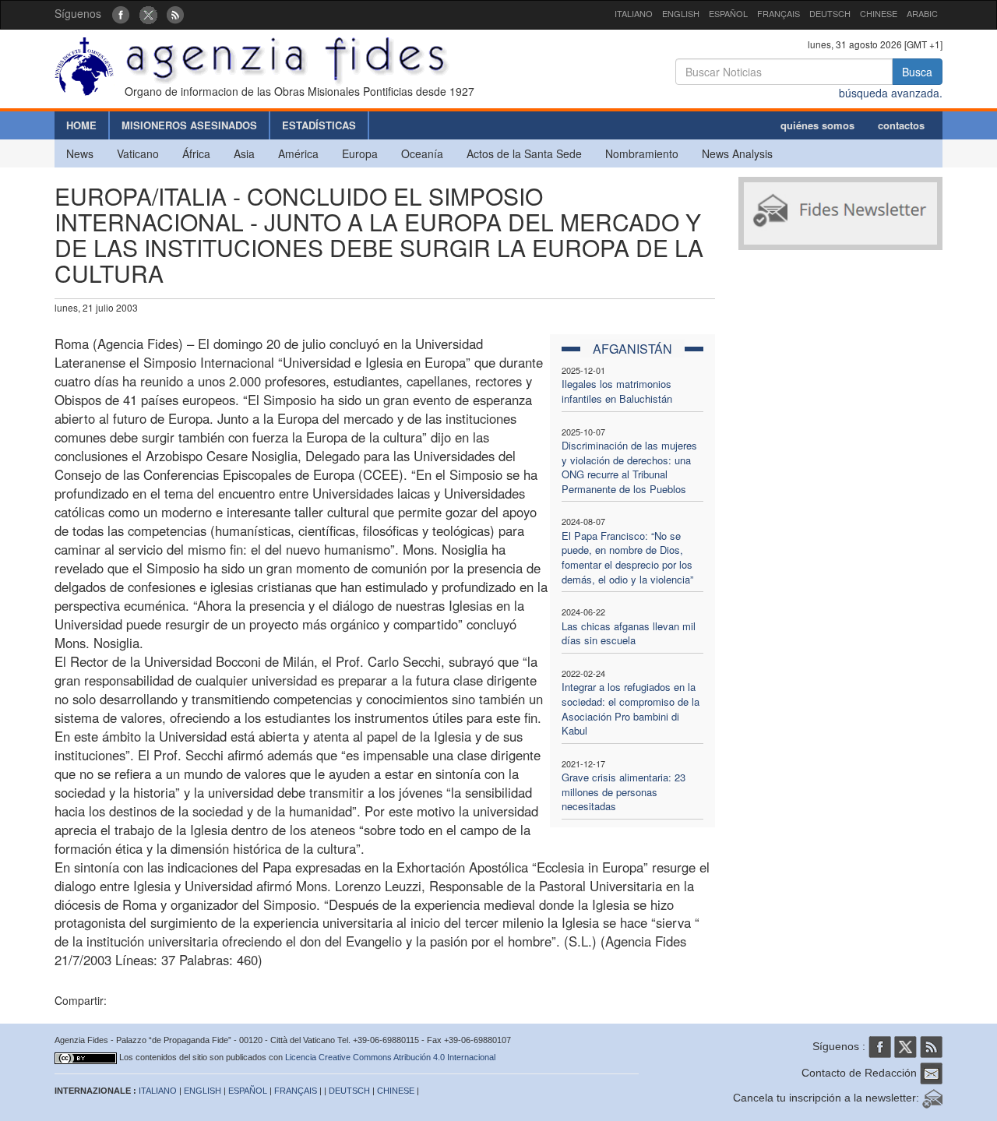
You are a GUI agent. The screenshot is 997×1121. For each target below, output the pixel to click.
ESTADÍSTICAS (319, 125)
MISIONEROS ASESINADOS (189, 125)
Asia (244, 153)
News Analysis (737, 153)
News (79, 153)
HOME (81, 125)
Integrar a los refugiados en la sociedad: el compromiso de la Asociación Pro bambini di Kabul (630, 708)
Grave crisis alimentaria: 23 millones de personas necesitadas (623, 791)
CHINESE (878, 13)
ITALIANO (634, 13)
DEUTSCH (830, 13)
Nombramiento (641, 153)
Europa (360, 153)
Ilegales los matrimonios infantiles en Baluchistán (617, 391)
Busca (917, 71)
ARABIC (922, 13)
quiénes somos (817, 125)
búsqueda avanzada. (890, 92)
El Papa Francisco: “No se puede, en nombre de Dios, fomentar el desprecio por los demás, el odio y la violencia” (627, 557)
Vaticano (138, 153)
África (196, 153)
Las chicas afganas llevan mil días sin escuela (629, 633)
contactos (901, 125)
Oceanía (422, 153)
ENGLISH (680, 13)
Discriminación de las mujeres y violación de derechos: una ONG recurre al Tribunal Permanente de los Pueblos (629, 467)
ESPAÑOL (728, 13)
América (298, 153)
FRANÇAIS (778, 13)
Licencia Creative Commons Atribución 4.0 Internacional (390, 1057)
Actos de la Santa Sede (524, 153)
